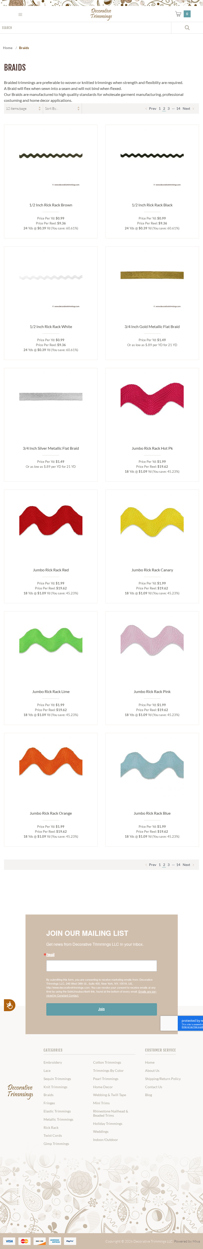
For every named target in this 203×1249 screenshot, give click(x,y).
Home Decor (103, 1087)
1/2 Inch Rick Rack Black (152, 204)
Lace (47, 1071)
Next (187, 108)
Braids (48, 1095)
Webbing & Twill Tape (109, 1095)
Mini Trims (101, 1103)
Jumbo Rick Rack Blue (152, 813)
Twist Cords (53, 1136)
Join (101, 1009)
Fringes (49, 1103)
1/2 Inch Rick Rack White (51, 326)
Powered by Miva (187, 1241)
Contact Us (153, 1087)
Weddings (100, 1132)
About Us (152, 1071)
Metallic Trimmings (58, 1119)
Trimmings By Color (108, 1071)
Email (50, 955)
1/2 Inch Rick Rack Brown (50, 204)
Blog (148, 1095)
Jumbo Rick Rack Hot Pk (152, 448)
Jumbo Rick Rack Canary (152, 569)
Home (149, 1062)
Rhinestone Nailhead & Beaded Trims (110, 1113)
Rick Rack (51, 1128)
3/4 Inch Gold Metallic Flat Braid (152, 326)
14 (178, 108)
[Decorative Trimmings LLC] (101, 14)
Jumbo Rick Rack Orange (51, 813)
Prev (152, 108)
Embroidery (53, 1062)
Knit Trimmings (55, 1087)
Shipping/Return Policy (163, 1079)
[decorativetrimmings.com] (20, 1092)
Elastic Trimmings (57, 1111)
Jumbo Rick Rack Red (51, 569)
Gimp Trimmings (56, 1144)
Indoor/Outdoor (105, 1140)
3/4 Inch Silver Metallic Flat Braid (51, 448)
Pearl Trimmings (105, 1079)
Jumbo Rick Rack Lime (51, 691)
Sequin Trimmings (57, 1079)
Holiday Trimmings (107, 1124)
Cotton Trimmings (107, 1062)
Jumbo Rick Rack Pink (152, 691)
